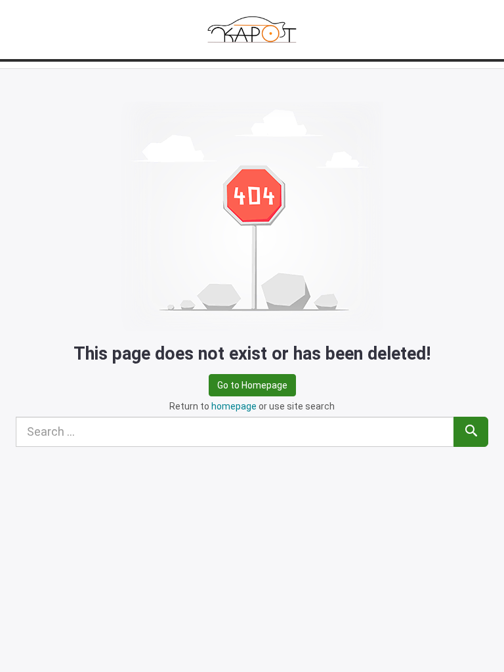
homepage (234, 406)
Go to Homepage (252, 385)
